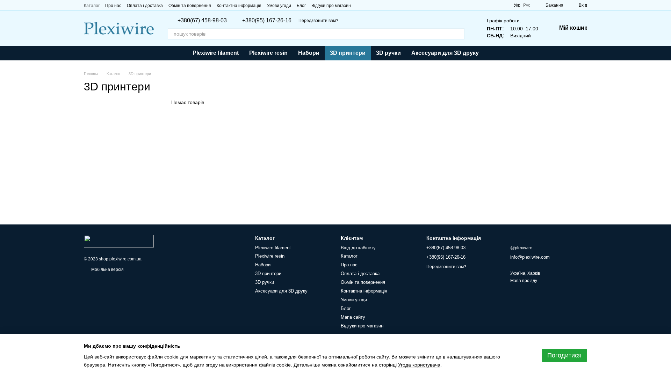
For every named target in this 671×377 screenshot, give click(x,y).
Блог (301, 5)
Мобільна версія (107, 269)
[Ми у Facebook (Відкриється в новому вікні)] (360, 5)
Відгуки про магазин (331, 5)
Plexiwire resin (268, 53)
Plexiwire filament (216, 53)
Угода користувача (419, 365)
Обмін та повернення (189, 5)
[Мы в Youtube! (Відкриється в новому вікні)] (369, 5)
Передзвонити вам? (318, 20)
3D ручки (388, 53)
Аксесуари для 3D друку (445, 53)
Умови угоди (279, 5)
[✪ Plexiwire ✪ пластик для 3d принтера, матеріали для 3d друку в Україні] (119, 240)
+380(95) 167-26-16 (266, 20)
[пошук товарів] (458, 33)
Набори (308, 53)
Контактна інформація (239, 5)
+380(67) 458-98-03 (202, 20)
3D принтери (348, 53)
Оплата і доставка (145, 5)
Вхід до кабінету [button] (358, 247)
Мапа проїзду (523, 280)
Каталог (92, 5)
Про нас (113, 5)
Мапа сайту (353, 317)
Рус (526, 5)
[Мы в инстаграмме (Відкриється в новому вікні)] (377, 5)
